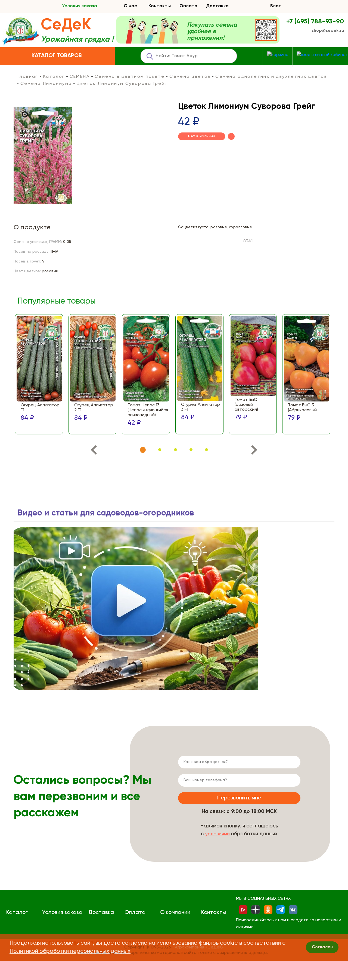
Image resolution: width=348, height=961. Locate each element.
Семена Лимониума (46, 84)
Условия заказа (79, 6)
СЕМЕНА (80, 77)
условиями (217, 834)
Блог (275, 6)
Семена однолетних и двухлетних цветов (271, 77)
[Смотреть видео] (136, 608)
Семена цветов (189, 77)
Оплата (188, 6)
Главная (28, 77)
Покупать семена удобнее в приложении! (212, 31)
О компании (175, 912)
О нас (130, 6)
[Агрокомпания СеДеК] (20, 31)
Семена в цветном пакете (129, 77)
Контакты (159, 6)
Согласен (322, 947)
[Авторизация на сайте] (322, 55)
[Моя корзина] (277, 55)
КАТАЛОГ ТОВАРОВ (57, 55)
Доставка (217, 6)
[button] (143, 450)
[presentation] (94, 451)
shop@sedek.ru (328, 31)
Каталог (54, 77)
